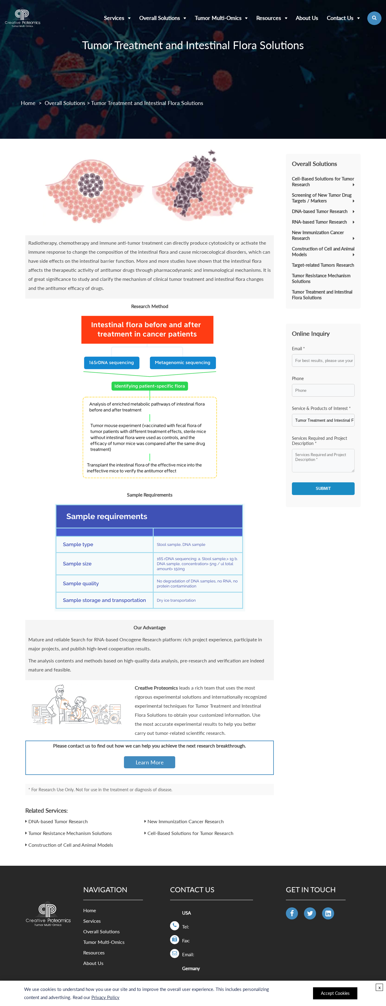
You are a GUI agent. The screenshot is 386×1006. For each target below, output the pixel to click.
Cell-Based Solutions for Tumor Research (190, 833)
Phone (298, 378)
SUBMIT (323, 488)
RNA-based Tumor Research (319, 221)
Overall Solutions (159, 17)
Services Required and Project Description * (319, 441)
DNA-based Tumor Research (58, 821)
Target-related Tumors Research (323, 265)
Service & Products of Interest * (321, 408)
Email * (298, 348)
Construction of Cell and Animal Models (70, 845)
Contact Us (340, 17)
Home (28, 103)
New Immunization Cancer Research (185, 821)
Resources (268, 17)
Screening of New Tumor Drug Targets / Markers (322, 197)
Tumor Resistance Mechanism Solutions (70, 833)
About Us (307, 17)
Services (114, 17)
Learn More (150, 762)
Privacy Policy (105, 997)
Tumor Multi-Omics (218, 17)
